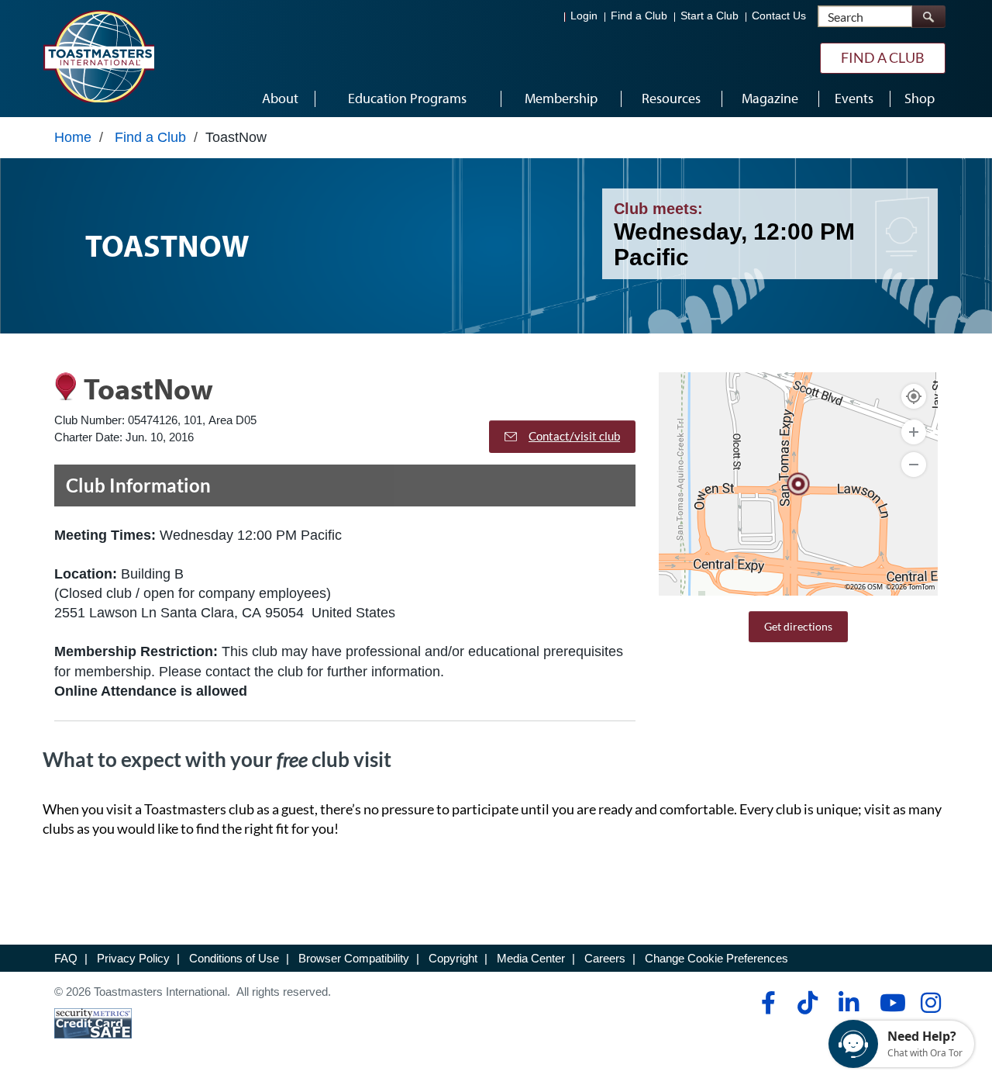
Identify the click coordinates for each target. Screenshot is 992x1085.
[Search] (928, 16)
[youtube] (889, 1002)
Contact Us (779, 16)
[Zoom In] (913, 432)
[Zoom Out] (913, 464)
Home (72, 137)
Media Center (531, 958)
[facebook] (766, 1002)
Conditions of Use (234, 958)
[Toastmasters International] (98, 55)
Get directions (798, 626)
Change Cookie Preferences (716, 958)
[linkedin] (848, 1002)
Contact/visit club (574, 436)
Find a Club (639, 16)
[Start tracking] (913, 396)
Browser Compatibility (353, 958)
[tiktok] (807, 1002)
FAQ (66, 958)
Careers (604, 958)
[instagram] (930, 1002)
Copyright (453, 958)
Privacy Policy (133, 958)
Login (584, 16)
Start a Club (709, 16)
